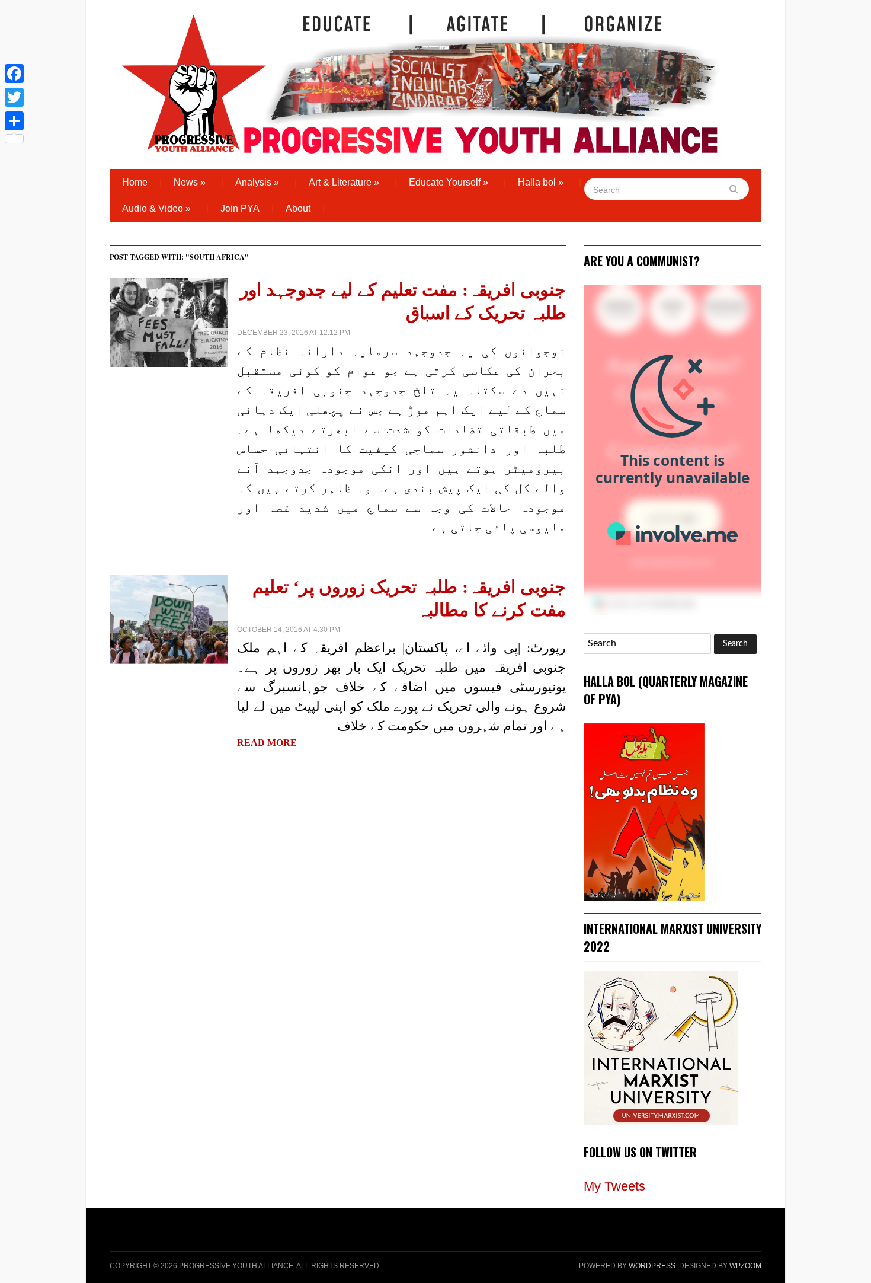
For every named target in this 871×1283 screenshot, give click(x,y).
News (190, 182)
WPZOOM (745, 1266)
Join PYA (240, 208)
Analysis (257, 182)
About (298, 208)
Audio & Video (156, 208)
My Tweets (614, 1186)
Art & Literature (344, 182)
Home (135, 182)
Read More (267, 743)
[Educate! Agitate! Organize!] (420, 78)
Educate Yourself (448, 182)
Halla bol (540, 182)
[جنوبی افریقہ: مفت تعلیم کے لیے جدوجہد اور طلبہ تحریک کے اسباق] (169, 321)
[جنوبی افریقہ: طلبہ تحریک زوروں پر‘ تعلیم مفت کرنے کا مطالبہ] (169, 618)
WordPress (652, 1266)
